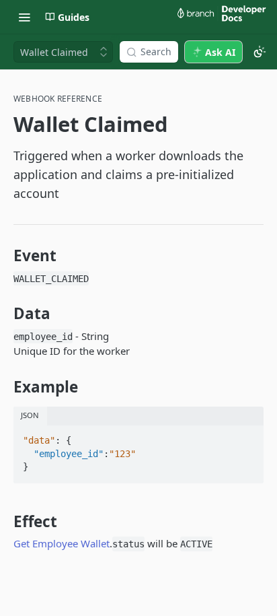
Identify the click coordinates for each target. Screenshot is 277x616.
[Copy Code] (247, 436)
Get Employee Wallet (61, 543)
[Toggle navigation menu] (24, 17)
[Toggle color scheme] (259, 52)
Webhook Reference (57, 99)
